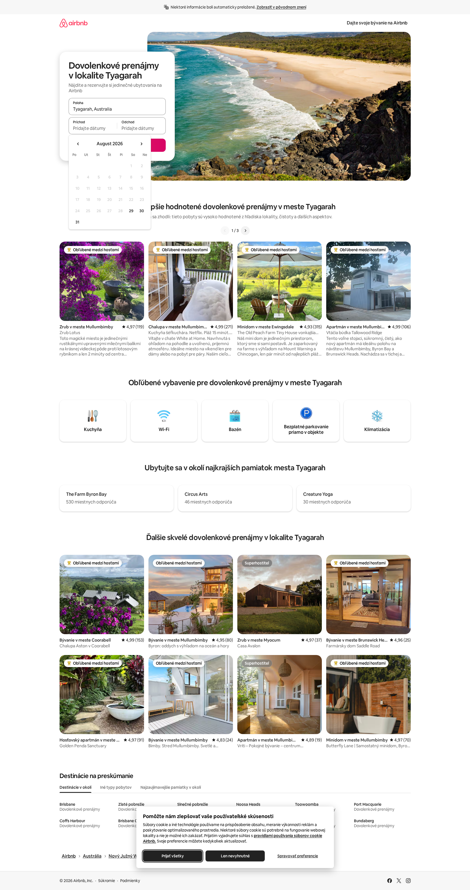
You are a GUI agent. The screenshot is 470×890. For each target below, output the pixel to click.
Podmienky (130, 880)
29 (131, 210)
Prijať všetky (172, 855)
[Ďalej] (245, 230)
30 (141, 210)
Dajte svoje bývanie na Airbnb (377, 23)
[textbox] (93, 128)
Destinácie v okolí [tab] (75, 787)
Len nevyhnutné (235, 855)
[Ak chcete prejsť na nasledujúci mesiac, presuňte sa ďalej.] (141, 143)
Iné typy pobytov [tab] (116, 787)
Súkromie (106, 880)
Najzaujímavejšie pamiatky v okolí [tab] (170, 787)
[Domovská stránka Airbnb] (74, 23)
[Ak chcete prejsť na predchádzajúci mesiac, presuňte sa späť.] (78, 143)
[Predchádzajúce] (225, 230)
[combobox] (117, 109)
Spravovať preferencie (297, 855)
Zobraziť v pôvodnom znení (281, 7)
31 (77, 222)
